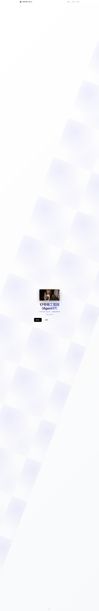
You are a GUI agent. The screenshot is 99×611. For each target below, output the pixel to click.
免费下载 (77, 1)
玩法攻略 (73, 1)
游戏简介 (68, 1)
